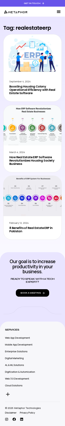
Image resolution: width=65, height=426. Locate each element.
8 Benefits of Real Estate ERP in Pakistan (31, 229)
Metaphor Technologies (27, 408)
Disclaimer (10, 412)
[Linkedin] (21, 419)
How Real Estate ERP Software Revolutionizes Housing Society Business (31, 160)
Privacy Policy (27, 412)
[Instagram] (6, 419)
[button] (59, 12)
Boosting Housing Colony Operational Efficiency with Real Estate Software (32, 89)
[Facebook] (14, 419)
